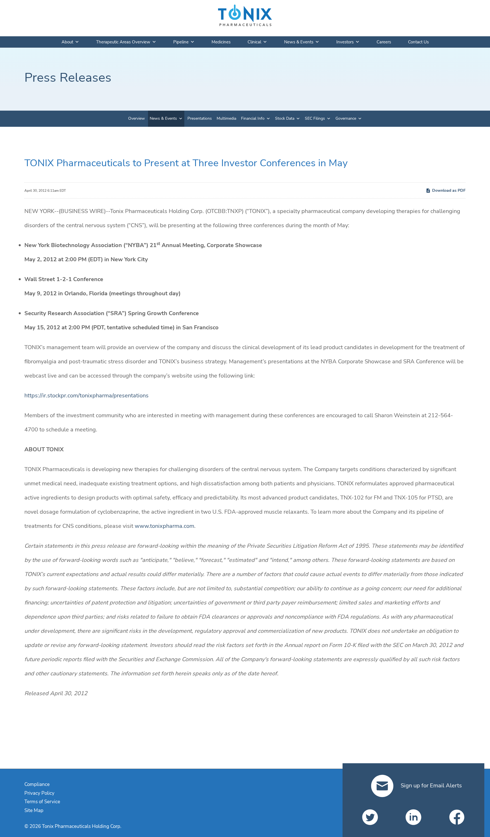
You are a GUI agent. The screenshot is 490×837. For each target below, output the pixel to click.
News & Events (298, 42)
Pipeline (181, 42)
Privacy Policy (39, 793)
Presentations (199, 118)
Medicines (221, 42)
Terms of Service (42, 801)
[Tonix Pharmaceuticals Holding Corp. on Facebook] (457, 817)
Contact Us (418, 42)
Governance (345, 118)
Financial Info (253, 118)
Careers (384, 42)
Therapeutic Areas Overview (123, 42)
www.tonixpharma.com (164, 526)
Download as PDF (449, 190)
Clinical (254, 42)
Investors (345, 42)
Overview (136, 118)
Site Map (33, 810)
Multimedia (226, 118)
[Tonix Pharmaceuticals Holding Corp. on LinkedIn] (413, 817)
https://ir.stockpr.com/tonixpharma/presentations (86, 395)
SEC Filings (315, 118)
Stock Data (284, 118)
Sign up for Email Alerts (430, 785)
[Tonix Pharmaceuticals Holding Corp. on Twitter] (370, 817)
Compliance (37, 784)
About (67, 42)
